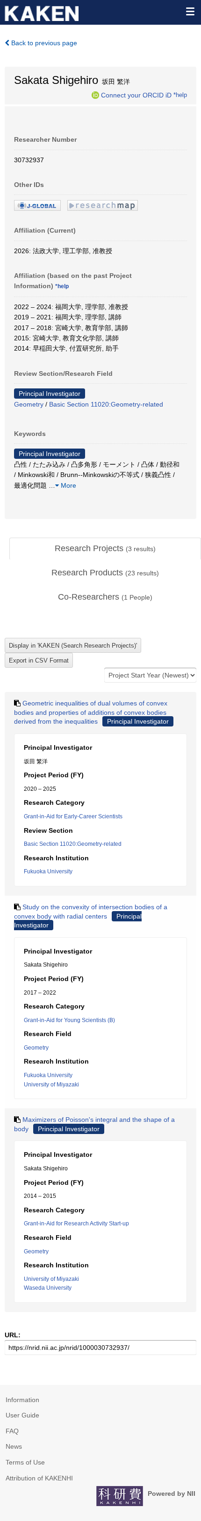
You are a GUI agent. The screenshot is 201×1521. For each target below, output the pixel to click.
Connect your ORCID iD (136, 94)
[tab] (105, 549)
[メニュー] (189, 11)
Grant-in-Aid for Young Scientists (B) (69, 1020)
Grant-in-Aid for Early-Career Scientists (73, 816)
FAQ (12, 1431)
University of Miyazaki (51, 1084)
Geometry (28, 404)
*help (180, 94)
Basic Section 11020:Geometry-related (106, 404)
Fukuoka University (48, 871)
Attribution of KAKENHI (39, 1478)
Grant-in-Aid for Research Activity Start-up (76, 1223)
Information (22, 1399)
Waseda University (48, 1288)
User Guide (22, 1415)
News (14, 1446)
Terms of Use (25, 1462)
